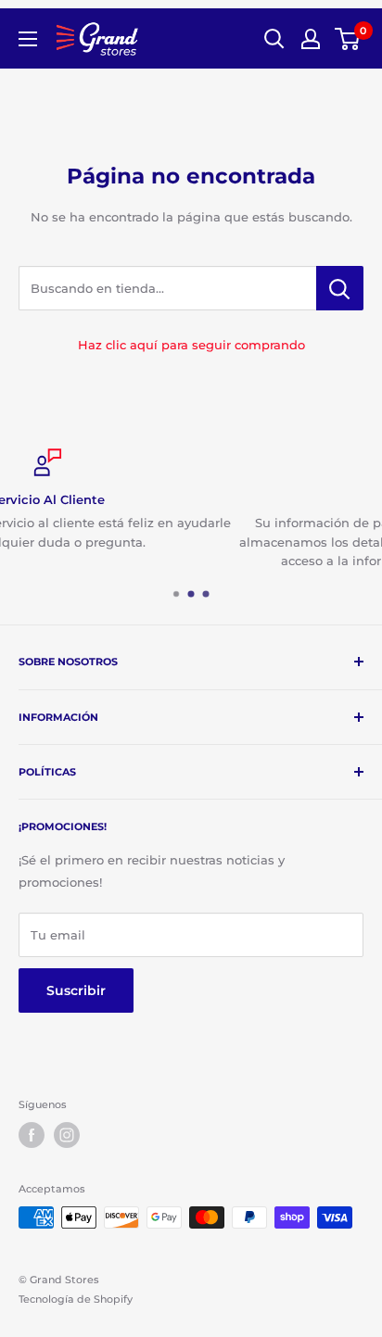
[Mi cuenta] (310, 39)
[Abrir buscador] (274, 39)
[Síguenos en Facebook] (32, 1135)
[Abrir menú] (28, 39)
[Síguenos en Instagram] (67, 1135)
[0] (348, 39)
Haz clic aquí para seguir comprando (191, 344)
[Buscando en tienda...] (339, 288)
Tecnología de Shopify (76, 1299)
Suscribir (76, 990)
